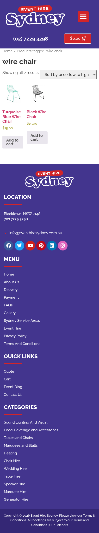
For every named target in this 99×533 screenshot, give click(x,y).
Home (7, 51)
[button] (83, 16)
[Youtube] (30, 245)
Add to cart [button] (12, 142)
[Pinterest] (41, 245)
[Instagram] (63, 245)
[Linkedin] (52, 245)
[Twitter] (19, 245)
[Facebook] (8, 245)
